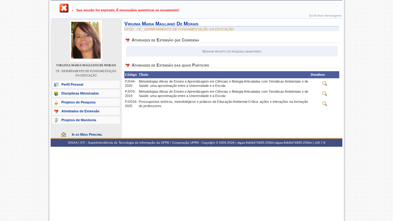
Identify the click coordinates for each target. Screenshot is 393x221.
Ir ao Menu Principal (87, 134)
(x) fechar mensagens (325, 15)
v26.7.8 (320, 142)
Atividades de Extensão (80, 111)
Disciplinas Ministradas (80, 93)
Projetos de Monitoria (78, 120)
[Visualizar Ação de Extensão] (324, 85)
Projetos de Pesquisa (78, 102)
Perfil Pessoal (72, 84)
